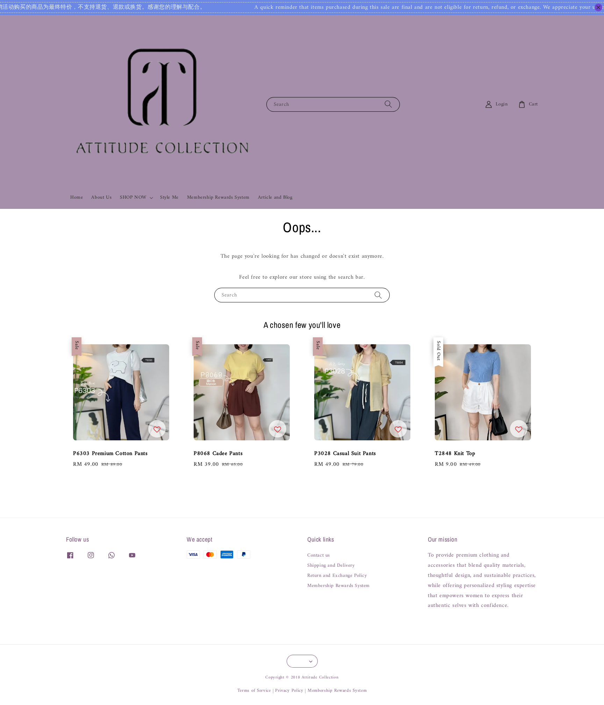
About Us (101, 197)
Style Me (169, 197)
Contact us (318, 556)
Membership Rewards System (218, 197)
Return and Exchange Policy (337, 576)
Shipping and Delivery (331, 565)
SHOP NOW (133, 197)
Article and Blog (275, 197)
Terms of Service (254, 690)
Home (76, 197)
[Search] (388, 104)
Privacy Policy (289, 690)
